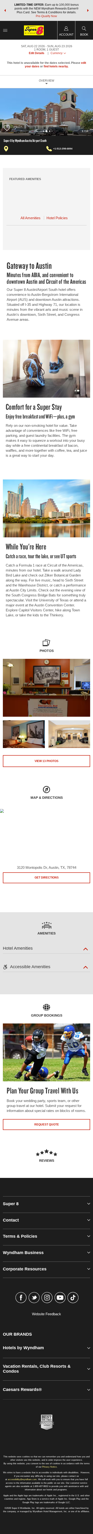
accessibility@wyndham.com (22, 1479)
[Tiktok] (73, 1298)
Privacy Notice (49, 1467)
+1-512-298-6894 (62, 148)
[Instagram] (47, 1298)
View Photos (46, 761)
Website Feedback (46, 1314)
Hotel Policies (57, 218)
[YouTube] (60, 1298)
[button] (5, 10)
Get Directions (47, 877)
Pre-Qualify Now (46, 16)
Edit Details (36, 53)
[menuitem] (5, 30)
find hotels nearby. (56, 66)
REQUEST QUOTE (46, 1124)
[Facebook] (21, 1298)
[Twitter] (34, 1298)
